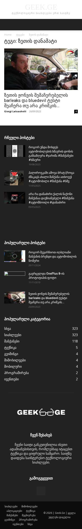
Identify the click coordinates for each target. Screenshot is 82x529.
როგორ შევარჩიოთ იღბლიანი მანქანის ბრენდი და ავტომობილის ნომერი (53, 256)
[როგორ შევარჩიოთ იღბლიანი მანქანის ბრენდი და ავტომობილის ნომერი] (14, 256)
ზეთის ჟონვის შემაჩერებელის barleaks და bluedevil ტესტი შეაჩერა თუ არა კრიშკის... (36, 100)
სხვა (30, 524)
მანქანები (12, 515)
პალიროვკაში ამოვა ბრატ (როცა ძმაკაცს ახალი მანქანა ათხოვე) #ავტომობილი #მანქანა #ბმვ (51, 177)
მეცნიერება (29, 515)
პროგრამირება (28, 519)
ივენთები (18, 524)
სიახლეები (11, 506)
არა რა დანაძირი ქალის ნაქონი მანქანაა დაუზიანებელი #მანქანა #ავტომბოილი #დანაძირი (51, 198)
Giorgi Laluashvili (15, 111)
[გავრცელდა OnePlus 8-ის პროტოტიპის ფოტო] (14, 278)
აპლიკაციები (14, 511)
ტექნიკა (30, 511)
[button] (7, 24)
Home (8, 34)
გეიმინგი (9, 519)
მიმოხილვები (29, 506)
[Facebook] (41, 491)
